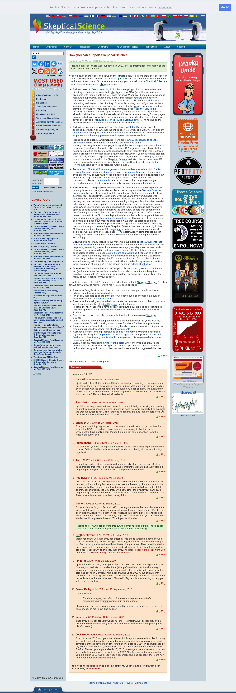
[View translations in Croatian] (65, 16)
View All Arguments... (46, 133)
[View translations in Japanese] (137, 16)
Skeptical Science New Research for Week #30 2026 (48, 341)
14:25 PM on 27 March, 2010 (107, 477)
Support (181, 47)
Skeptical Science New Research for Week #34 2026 (48, 234)
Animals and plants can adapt (49, 122)
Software (68, 47)
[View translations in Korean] (142, 16)
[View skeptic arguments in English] (48, 16)
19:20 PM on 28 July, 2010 (101, 560)
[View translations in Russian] (175, 16)
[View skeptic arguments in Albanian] (54, 16)
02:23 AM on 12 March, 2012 (114, 634)
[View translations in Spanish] (192, 16)
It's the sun (41, 99)
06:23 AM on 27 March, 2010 (112, 443)
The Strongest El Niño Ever (46, 357)
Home (36, 47)
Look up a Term (50, 690)
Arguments (51, 47)
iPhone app (79, 164)
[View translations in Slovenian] (187, 16)
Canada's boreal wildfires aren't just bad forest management (48, 346)
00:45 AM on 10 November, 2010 (106, 617)
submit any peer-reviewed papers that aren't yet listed (117, 135)
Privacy (129, 682)
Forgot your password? (42, 191)
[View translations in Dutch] (81, 16)
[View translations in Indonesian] (126, 16)
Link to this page (100, 361)
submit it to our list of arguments (141, 111)
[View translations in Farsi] (87, 16)
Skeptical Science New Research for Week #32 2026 (48, 287)
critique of (113, 229)
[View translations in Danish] (76, 16)
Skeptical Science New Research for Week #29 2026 (48, 368)
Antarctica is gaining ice (47, 129)
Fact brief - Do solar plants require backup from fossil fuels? (49, 326)
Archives (37, 374)
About (167, 47)
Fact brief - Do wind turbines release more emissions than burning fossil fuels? (47, 214)
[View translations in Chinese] (59, 16)
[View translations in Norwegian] (159, 16)
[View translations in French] (98, 16)
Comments (103, 47)
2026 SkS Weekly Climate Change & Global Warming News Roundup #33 (49, 251)
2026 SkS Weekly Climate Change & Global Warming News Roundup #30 (49, 335)
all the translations (103, 298)
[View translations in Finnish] (93, 16)
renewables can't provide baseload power (117, 119)
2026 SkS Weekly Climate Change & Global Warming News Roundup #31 (49, 308)
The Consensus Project (127, 47)
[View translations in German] (104, 16)
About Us (118, 682)
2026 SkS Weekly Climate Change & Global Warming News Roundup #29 (49, 362)
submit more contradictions (122, 252)
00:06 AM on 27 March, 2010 (107, 402)
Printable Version (78, 361)
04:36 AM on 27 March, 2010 (103, 422)
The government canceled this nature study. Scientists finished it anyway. (48, 320)
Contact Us (141, 682)
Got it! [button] (225, 7)
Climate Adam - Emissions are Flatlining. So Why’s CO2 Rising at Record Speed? (48, 221)
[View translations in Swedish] (198, 16)
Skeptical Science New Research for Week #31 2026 (48, 314)
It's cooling (41, 110)
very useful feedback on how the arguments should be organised (117, 336)
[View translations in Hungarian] (115, 16)
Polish (119, 172)
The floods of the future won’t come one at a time (47, 275)
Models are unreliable (46, 114)
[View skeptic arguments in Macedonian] (148, 16)
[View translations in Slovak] (181, 16)
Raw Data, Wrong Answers (46, 246)
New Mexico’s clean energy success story (46, 292)
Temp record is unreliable (47, 118)
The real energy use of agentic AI (48, 261)
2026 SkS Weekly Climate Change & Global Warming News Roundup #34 (49, 228)
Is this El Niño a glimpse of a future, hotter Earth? (46, 239)
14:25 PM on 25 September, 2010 (113, 589)
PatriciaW (81, 402)
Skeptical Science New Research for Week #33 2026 (48, 257)
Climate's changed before (48, 95)
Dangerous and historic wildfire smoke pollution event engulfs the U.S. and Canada (48, 352)
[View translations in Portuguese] (170, 16)
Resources (85, 47)
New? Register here (53, 188)
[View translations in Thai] (203, 16)
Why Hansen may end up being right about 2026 (48, 302)
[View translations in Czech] (70, 16)
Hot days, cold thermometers (47, 330)
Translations (151, 47)
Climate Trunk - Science (44, 243)
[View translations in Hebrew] (109, 16)
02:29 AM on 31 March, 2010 (104, 503)
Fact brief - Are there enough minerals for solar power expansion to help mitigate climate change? (47, 267)
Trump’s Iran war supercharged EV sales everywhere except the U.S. (48, 207)
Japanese (109, 172)
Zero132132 (83, 460)
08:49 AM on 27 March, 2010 (109, 460)
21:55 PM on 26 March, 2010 (104, 379)
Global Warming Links (104, 89)
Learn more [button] (165, 7)
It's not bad (41, 103)
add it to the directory (145, 97)
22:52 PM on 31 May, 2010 (113, 535)
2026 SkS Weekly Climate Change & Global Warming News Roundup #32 (49, 281)
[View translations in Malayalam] (153, 16)
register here (93, 668)
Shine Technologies (113, 342)
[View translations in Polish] (164, 16)
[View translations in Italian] (131, 16)
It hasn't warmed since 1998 (49, 126)
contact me (152, 159)
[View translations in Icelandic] (120, 16)
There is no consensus (46, 107)
